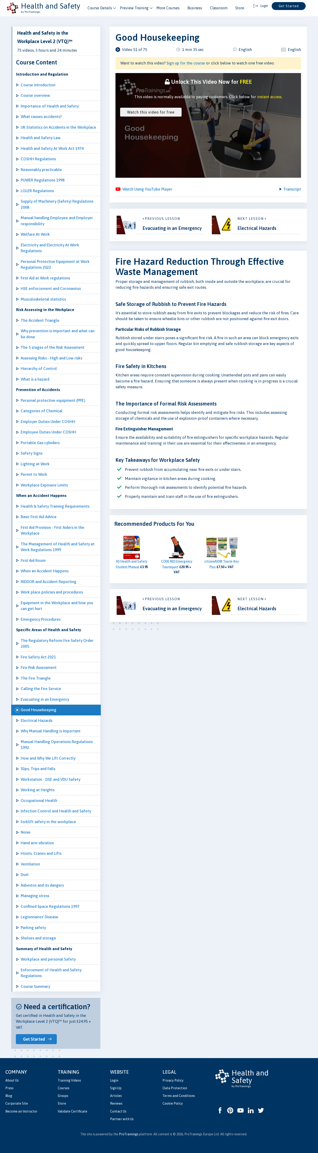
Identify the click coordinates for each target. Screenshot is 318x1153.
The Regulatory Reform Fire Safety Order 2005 (57, 643)
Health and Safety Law (41, 137)
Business (194, 8)
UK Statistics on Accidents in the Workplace (58, 127)
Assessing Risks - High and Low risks (51, 358)
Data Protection (174, 1088)
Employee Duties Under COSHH (48, 432)
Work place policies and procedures (52, 592)
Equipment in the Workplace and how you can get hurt (57, 605)
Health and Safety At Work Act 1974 (52, 148)
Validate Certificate (72, 1111)
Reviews (116, 1103)
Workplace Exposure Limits (44, 485)
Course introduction (38, 85)
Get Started (289, 6)
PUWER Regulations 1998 (42, 180)
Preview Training (134, 8)
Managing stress (35, 895)
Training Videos (69, 1080)
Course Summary (35, 986)
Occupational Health (39, 800)
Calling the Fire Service (41, 688)
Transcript (292, 189)
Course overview (35, 95)
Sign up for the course (185, 63)
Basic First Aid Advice (39, 516)
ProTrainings (128, 1134)
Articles (116, 1096)
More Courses (167, 8)
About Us (12, 1080)
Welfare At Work (35, 234)
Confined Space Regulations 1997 (50, 906)
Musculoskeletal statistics (43, 299)
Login (114, 1080)
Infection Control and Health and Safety (56, 811)
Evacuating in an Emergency (45, 699)
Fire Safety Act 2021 (38, 657)
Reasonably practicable (41, 169)
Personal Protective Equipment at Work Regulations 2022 (55, 264)
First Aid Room (33, 560)
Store (239, 8)
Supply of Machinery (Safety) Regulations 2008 (57, 204)
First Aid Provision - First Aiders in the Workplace (52, 530)
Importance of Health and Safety (50, 106)
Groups (63, 1096)
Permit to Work (34, 474)
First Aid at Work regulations (45, 278)
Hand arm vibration (37, 843)
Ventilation (30, 864)
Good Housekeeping (38, 709)
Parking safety (33, 927)
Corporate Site (16, 1103)
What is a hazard (35, 379)
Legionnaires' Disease (39, 917)
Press (9, 1088)
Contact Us (118, 1111)
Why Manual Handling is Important (51, 731)
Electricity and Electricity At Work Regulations (50, 248)
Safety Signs (31, 453)
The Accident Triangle (40, 320)
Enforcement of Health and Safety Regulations (51, 973)
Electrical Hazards (36, 720)
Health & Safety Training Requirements (55, 506)
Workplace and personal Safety (48, 959)
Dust (25, 874)
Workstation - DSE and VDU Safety (50, 779)
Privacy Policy (172, 1080)
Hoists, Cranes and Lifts (41, 853)
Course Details (100, 8)
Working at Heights (37, 790)
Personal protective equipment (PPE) (53, 400)
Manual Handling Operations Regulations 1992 (57, 744)
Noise (25, 832)
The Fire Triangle (36, 678)
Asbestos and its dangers (42, 885)
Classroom (218, 8)
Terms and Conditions (178, 1096)
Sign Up (116, 1088)
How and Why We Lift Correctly (48, 758)
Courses (63, 1088)
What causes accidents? (41, 116)
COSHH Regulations (38, 159)
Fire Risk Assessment (39, 667)
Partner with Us (122, 1119)
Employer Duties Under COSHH (48, 421)
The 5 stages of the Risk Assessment (53, 347)
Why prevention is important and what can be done (58, 333)
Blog (8, 1096)
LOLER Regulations (37, 190)
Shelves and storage (38, 938)
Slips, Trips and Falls (38, 768)
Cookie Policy (172, 1103)
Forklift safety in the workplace (48, 821)
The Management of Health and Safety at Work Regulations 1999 (58, 547)
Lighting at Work (35, 464)
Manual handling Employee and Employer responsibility (57, 220)
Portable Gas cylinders (40, 442)
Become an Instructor (21, 1111)
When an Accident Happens (44, 571)
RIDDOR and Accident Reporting (48, 581)
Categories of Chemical (41, 411)
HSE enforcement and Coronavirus (51, 288)
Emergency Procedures (41, 619)
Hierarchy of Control (39, 368)
